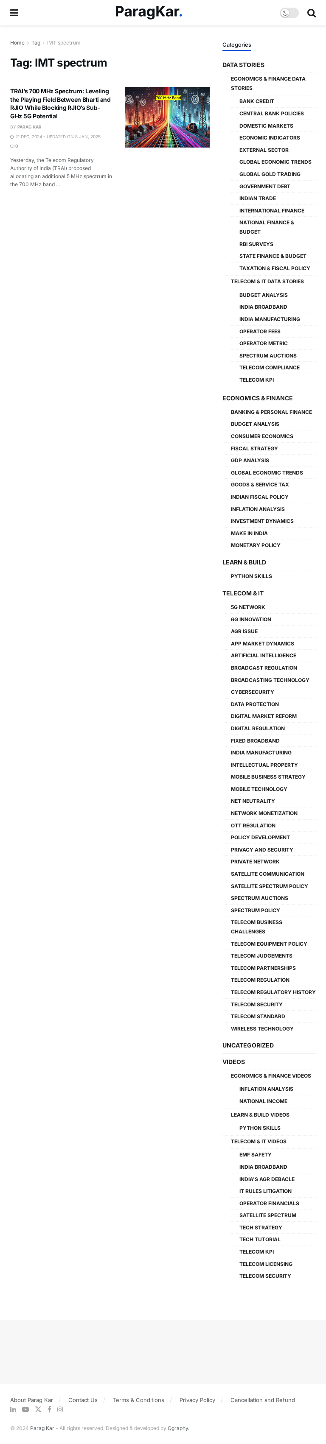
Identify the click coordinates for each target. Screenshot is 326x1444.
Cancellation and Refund (262, 1400)
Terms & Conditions (138, 1400)
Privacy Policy (197, 1400)
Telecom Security (257, 1004)
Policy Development (260, 837)
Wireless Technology (262, 1028)
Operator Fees (260, 331)
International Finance (271, 210)
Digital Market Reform (264, 716)
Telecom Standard (258, 1016)
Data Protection (255, 704)
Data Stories (243, 64)
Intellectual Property (264, 765)
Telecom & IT (243, 593)
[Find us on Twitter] (38, 1409)
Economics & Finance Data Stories (268, 83)
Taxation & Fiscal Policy (274, 268)
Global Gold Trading (270, 174)
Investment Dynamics (262, 521)
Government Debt (264, 186)
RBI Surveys (256, 244)
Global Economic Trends (275, 162)
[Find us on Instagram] (60, 1409)
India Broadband (263, 307)
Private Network (255, 861)
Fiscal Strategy (254, 448)
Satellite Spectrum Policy (269, 886)
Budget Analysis (263, 295)
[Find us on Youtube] (25, 1409)
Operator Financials (269, 1203)
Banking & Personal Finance (271, 412)
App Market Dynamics (262, 643)
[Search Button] (311, 12)
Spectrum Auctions (268, 355)
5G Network (248, 607)
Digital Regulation (258, 728)
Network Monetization (264, 813)
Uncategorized (248, 1045)
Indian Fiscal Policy (260, 497)
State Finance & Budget (272, 256)
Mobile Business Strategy (268, 777)
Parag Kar (29, 126)
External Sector (264, 150)
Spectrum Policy (255, 910)
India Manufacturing (269, 319)
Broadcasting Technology (270, 680)
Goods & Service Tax (260, 484)
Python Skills (251, 576)
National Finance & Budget (266, 227)
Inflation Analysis (258, 509)
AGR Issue (244, 631)
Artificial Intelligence (263, 655)
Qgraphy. (178, 1428)
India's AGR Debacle (267, 1179)
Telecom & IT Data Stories (267, 281)
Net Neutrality (253, 801)
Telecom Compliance (269, 367)
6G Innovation (251, 619)
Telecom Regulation (260, 980)
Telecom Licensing (265, 1264)
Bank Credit (256, 101)
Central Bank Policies (271, 113)
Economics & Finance (257, 398)
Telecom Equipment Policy (269, 944)
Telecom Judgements (261, 955)
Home (17, 42)
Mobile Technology (259, 789)
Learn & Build (244, 562)
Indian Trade (257, 198)
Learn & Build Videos (260, 1115)
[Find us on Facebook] (49, 1409)
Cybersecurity (252, 692)
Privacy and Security (262, 849)
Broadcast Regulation (264, 668)
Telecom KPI (256, 380)
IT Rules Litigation (265, 1191)
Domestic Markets (266, 126)
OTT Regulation (253, 825)
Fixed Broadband (255, 740)
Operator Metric (263, 343)
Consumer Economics (262, 436)
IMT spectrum (64, 42)
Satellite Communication (267, 874)
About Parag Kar (31, 1400)
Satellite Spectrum (267, 1215)
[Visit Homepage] (149, 13)
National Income (263, 1101)
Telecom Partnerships (263, 968)
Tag (35, 42)
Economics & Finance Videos (271, 1076)
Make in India (249, 533)
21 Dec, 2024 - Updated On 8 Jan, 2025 (57, 136)
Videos (233, 1061)
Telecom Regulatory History (273, 992)
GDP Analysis (250, 460)
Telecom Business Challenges (256, 927)
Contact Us (83, 1400)
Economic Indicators (269, 137)
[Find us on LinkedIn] (13, 1409)
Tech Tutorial (260, 1239)
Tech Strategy (260, 1227)
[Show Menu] (14, 12)
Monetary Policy (256, 545)
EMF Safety (255, 1154)
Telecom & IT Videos (259, 1141)
